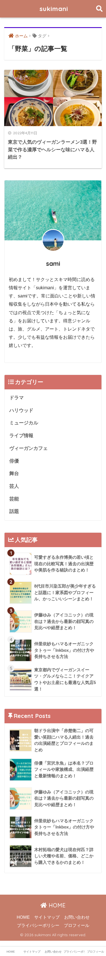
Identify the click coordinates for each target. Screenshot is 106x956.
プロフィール (76, 925)
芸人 (14, 486)
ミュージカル (23, 423)
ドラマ (16, 397)
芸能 (14, 499)
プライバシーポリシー (38, 925)
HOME (56, 905)
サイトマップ (47, 917)
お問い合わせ (77, 917)
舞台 (14, 473)
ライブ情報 (21, 435)
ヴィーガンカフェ (28, 448)
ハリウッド (21, 410)
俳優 (14, 461)
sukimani (54, 9)
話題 (14, 511)
